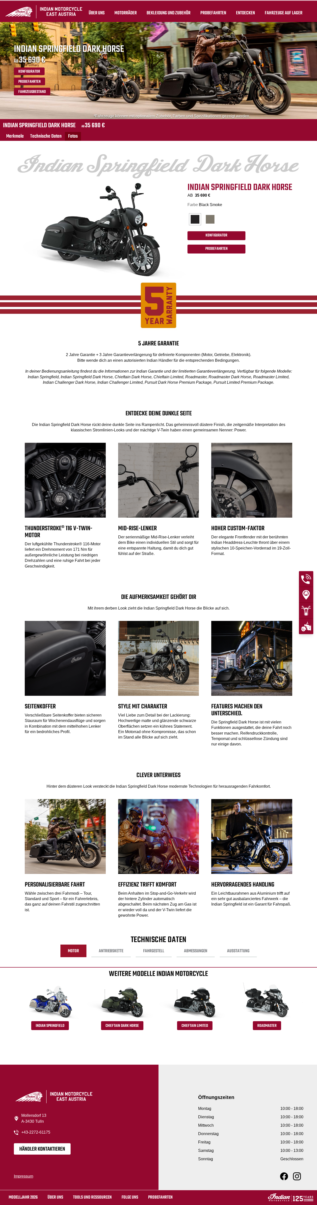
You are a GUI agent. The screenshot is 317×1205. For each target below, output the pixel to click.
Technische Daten (46, 136)
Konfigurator (29, 71)
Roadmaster (267, 1026)
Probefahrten (213, 13)
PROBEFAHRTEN (29, 82)
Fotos (73, 136)
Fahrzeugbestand (32, 92)
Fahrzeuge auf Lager (283, 13)
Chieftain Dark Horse (122, 1026)
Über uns (97, 13)
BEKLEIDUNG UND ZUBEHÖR (168, 13)
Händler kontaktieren (42, 1149)
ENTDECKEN (245, 13)
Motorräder (125, 13)
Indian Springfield (50, 1026)
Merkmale (15, 136)
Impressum (23, 1176)
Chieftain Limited (195, 1026)
